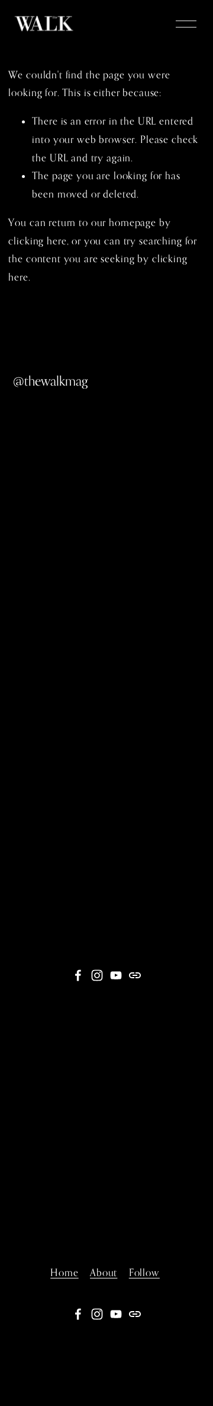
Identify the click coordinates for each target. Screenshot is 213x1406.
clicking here (37, 241)
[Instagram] (97, 975)
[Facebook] (78, 975)
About (103, 1272)
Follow (144, 1272)
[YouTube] (116, 975)
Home (64, 1272)
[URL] (135, 975)
